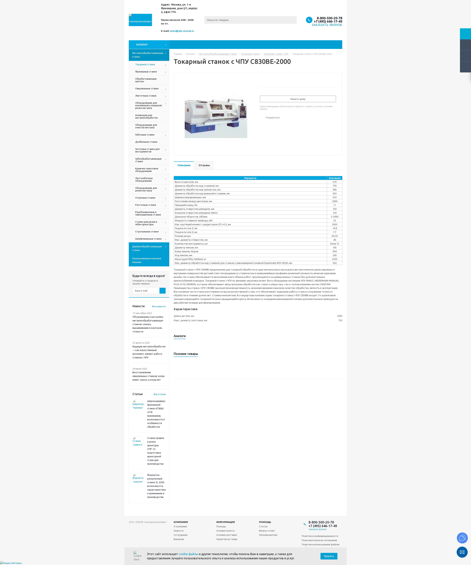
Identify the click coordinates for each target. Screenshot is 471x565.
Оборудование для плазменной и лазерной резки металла (148, 105)
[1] (261, 79)
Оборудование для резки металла (146, 189)
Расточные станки (145, 205)
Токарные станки (145, 64)
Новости (178, 530)
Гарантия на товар (226, 539)
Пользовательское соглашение (319, 540)
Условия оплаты (225, 530)
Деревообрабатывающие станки (147, 248)
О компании (180, 526)
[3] (268, 79)
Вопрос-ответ (267, 530)
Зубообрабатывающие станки (148, 160)
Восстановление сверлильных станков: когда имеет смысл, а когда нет (148, 376)
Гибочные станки (144, 134)
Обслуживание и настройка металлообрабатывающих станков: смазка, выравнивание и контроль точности (147, 324)
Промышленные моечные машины (146, 260)
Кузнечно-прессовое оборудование (146, 169)
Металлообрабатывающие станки (147, 55)
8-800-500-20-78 (329, 18)
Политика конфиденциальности (320, 536)
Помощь (221, 526)
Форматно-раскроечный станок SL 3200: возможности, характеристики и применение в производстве (156, 486)
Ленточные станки (145, 95)
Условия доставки (226, 535)
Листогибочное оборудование (144, 179)
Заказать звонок (318, 529)
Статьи (263, 526)
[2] (265, 79)
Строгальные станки (147, 231)
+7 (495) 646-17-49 (328, 21)
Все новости (159, 306)
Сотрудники (180, 535)
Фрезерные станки (146, 71)
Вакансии (179, 539)
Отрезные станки (145, 197)
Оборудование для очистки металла (146, 126)
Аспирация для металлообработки (146, 116)
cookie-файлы (188, 554)
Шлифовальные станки (148, 238)
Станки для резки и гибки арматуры (146, 223)
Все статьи (160, 394)
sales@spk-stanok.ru (182, 31)
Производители (268, 535)
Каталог (142, 44)
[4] (272, 79)
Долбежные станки (146, 141)
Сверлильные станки (147, 88)
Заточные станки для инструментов (147, 150)
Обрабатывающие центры (146, 80)
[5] (275, 79)
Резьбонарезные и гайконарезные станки (148, 213)
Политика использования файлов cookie (320, 546)
